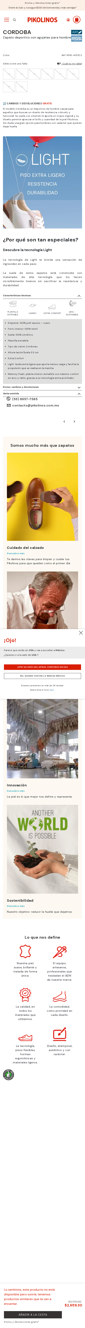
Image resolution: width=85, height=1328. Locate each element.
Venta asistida (11, 393)
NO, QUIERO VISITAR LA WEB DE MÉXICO (42, 676)
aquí (52, 690)
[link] (42, 19)
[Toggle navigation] (6, 19)
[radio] (9, 74)
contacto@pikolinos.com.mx (35, 405)
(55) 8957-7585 (25, 399)
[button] (68, 20)
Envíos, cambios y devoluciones (21, 387)
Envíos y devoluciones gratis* (42, 3)
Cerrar (81, 633)
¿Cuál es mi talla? (71, 63)
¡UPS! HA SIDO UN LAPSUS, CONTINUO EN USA (42, 667)
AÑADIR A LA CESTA (33, 1314)
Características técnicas (17, 295)
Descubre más (16, 553)
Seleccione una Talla (15, 63)
